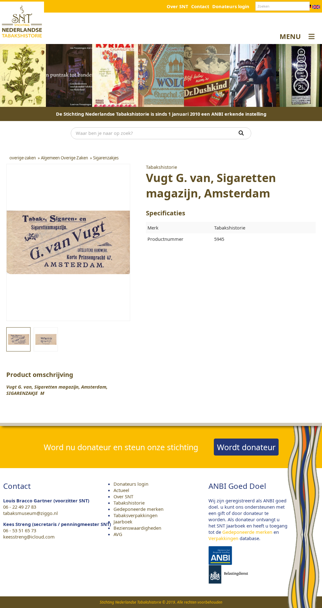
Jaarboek (123, 521)
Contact (200, 6)
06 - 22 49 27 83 (19, 507)
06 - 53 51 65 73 (19, 530)
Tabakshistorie (129, 503)
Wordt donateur (246, 447)
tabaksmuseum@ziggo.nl (30, 513)
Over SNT (177, 6)
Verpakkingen (223, 538)
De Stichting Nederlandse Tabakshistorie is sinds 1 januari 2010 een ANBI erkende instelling (161, 114)
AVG (118, 534)
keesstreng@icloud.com (29, 536)
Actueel (121, 490)
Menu (290, 36)
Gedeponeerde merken (139, 509)
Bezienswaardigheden (137, 528)
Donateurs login (230, 6)
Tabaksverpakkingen (136, 515)
